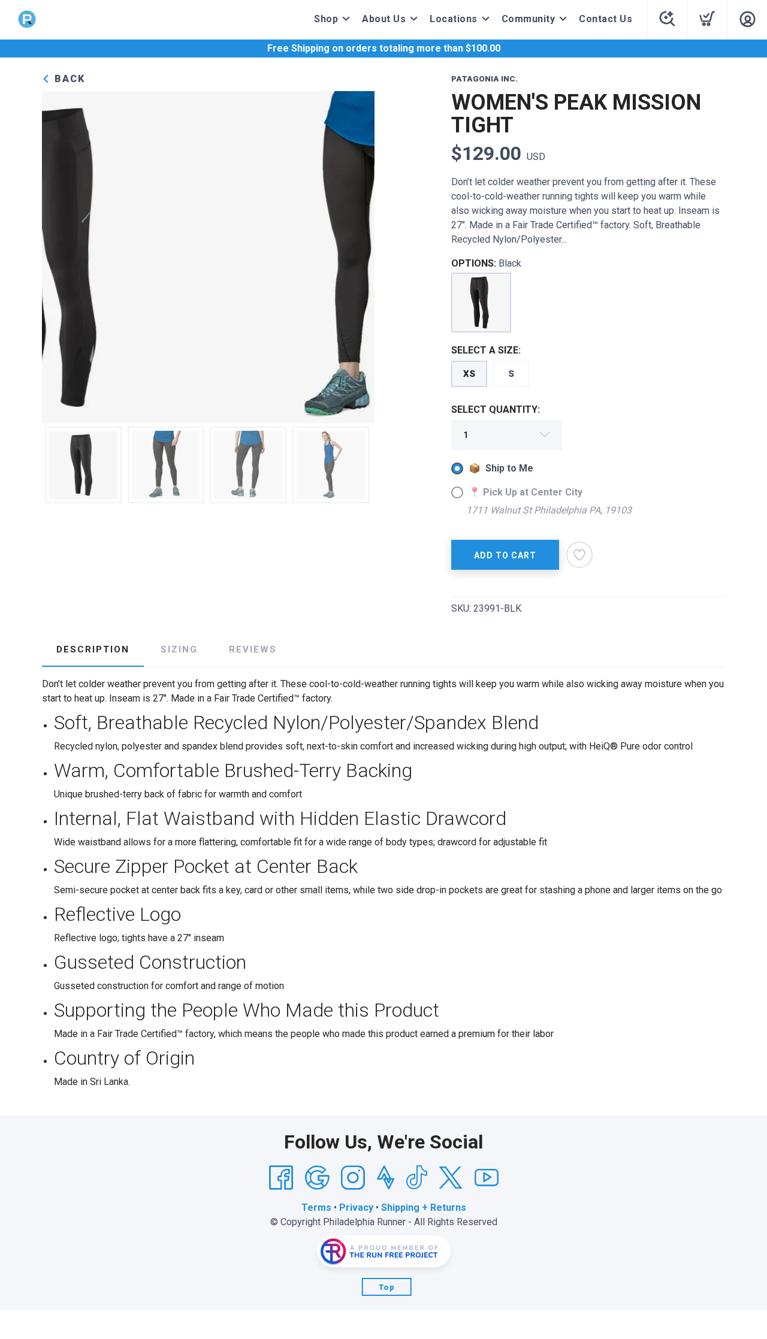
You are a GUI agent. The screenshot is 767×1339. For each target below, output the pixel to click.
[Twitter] (451, 1178)
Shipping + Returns (423, 1207)
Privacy (356, 1207)
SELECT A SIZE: (486, 350)
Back (68, 78)
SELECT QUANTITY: (495, 409)
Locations (454, 19)
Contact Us (605, 19)
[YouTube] (487, 1178)
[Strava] (385, 1178)
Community (528, 19)
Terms (316, 1207)
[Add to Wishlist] (579, 555)
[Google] (317, 1178)
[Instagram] (353, 1178)
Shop (326, 19)
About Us (384, 19)
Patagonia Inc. (484, 78)
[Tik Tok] (416, 1178)
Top (387, 1287)
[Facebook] (281, 1178)
